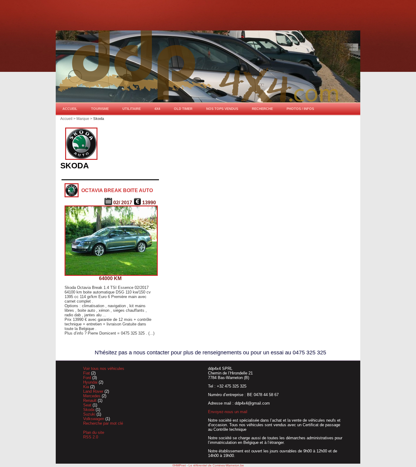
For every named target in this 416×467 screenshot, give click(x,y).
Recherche (262, 109)
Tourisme (100, 109)
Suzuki (90, 414)
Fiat (87, 373)
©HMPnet (179, 465)
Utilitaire (131, 109)
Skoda (89, 409)
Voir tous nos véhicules (103, 368)
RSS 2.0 (90, 437)
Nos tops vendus (222, 109)
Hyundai (91, 382)
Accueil (69, 109)
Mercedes (92, 396)
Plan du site (93, 432)
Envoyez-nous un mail (227, 411)
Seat (88, 405)
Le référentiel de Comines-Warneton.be (216, 465)
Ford (87, 377)
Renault (90, 400)
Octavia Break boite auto (117, 190)
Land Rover (93, 391)
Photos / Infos (300, 109)
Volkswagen (94, 418)
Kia (86, 386)
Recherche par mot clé (103, 423)
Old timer (183, 109)
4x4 (157, 109)
